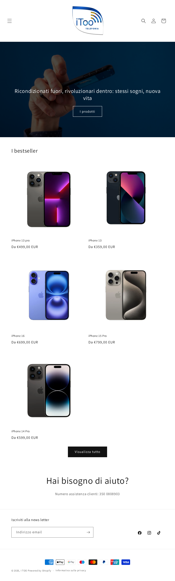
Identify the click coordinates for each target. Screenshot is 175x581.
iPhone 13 (94, 240)
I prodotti (87, 111)
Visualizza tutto (87, 451)
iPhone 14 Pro (20, 431)
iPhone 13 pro (20, 240)
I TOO (24, 570)
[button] (10, 21)
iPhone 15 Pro (97, 336)
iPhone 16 (17, 336)
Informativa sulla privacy (71, 570)
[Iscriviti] (88, 532)
